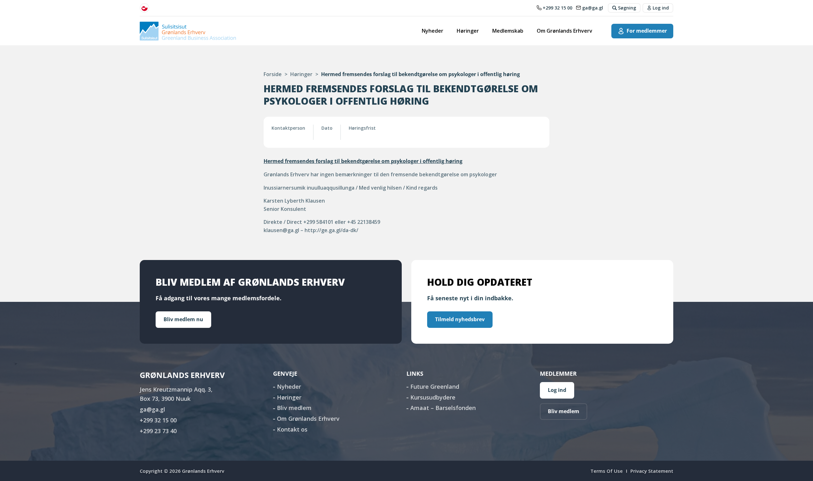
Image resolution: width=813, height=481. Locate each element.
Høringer (468, 30)
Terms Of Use (606, 471)
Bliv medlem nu (183, 319)
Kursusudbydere (432, 397)
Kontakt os (292, 429)
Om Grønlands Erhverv (564, 30)
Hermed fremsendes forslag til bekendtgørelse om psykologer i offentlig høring (363, 161)
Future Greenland (434, 386)
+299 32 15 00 (158, 420)
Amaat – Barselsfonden (443, 408)
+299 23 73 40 (158, 431)
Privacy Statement (651, 471)
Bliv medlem (294, 408)
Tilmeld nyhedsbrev (460, 319)
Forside (273, 74)
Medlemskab (507, 30)
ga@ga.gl (152, 409)
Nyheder (432, 30)
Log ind (557, 390)
